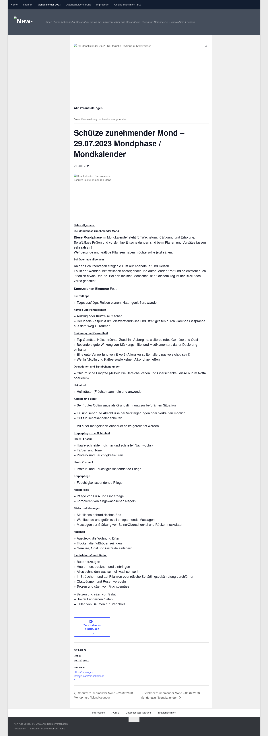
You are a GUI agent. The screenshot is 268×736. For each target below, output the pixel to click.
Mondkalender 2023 (49, 4)
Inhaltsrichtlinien (167, 712)
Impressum (102, 4)
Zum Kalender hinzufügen (92, 627)
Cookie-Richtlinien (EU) (127, 4)
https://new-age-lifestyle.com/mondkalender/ (89, 676)
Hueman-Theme (57, 728)
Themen (27, 4)
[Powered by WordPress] (27, 729)
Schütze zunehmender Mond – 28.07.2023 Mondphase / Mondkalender (103, 695)
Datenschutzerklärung (78, 4)
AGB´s (115, 712)
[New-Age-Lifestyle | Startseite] (27, 21)
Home (14, 4)
